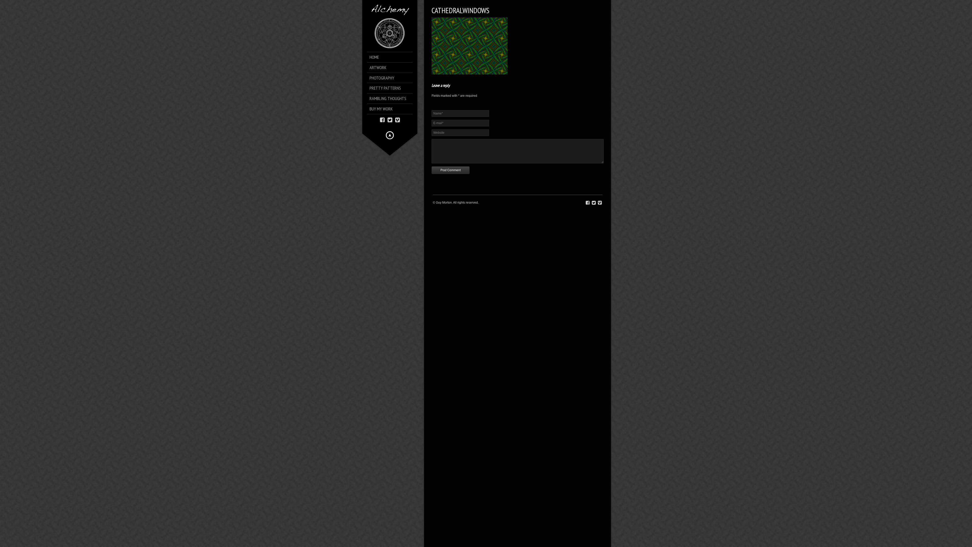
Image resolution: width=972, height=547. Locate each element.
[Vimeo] (397, 119)
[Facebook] (382, 119)
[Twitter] (390, 119)
